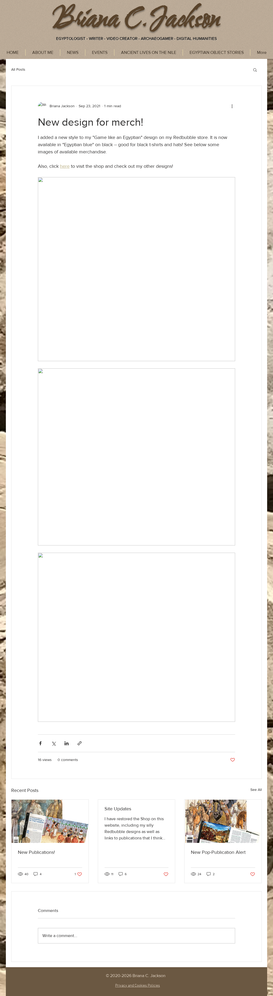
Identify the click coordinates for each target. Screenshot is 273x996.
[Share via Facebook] (40, 743)
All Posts (18, 69)
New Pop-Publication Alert (218, 852)
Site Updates (118, 808)
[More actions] (232, 106)
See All (256, 789)
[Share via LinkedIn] (66, 743)
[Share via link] (79, 743)
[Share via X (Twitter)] (53, 743)
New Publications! (36, 852)
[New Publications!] (50, 821)
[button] (255, 69)
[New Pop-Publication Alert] (223, 821)
